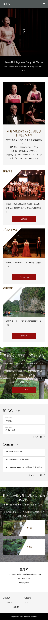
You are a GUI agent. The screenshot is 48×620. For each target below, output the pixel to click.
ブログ (27, 603)
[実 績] (24, 521)
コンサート (24, 389)
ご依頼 (16, 607)
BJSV (7, 4)
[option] (24, 32)
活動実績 (24, 336)
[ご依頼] (24, 540)
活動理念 (24, 219)
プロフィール (24, 277)
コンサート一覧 (35, 475)
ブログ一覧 (37, 437)
